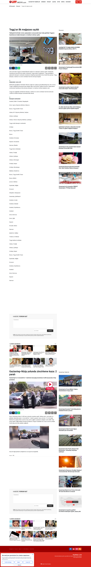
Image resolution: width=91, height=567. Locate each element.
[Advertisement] (45, 17)
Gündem (43, 1)
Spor (58, 1)
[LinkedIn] (16, 68)
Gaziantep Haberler (34, 1)
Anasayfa (13, 6)
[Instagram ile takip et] (76, 549)
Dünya (63, 1)
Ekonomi (68, 1)
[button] (49, 68)
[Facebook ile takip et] (70, 549)
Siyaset (49, 1)
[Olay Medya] (17, 1)
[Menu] (80, 2)
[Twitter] (13, 68)
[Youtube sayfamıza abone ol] (73, 549)
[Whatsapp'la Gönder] (19, 68)
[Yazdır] (46, 68)
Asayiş (54, 1)
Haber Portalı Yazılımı (46, 564)
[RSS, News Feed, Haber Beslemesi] (79, 549)
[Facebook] (10, 68)
